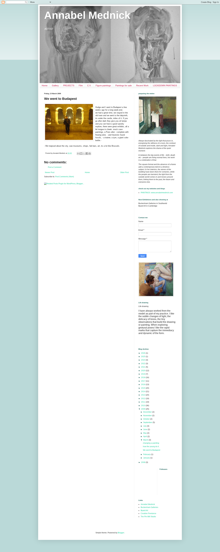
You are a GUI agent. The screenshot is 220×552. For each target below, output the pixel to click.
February (147, 454)
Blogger (121, 533)
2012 (143, 398)
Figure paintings (103, 85)
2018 (143, 377)
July (145, 426)
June (145, 429)
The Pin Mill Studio (148, 517)
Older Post (124, 172)
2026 (143, 353)
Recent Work (142, 85)
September (148, 422)
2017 (143, 381)
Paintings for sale (123, 85)
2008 (143, 462)
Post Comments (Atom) (64, 177)
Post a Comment (54, 167)
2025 (143, 356)
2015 (143, 388)
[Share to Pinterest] (89, 153)
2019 (143, 374)
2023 (143, 360)
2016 (143, 384)
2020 (143, 371)
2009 (143, 409)
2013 (143, 395)
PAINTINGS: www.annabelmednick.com (157, 193)
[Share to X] (83, 153)
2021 (143, 367)
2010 (143, 406)
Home (44, 85)
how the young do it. (151, 446)
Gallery (55, 85)
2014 (143, 391)
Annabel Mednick (87, 15)
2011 (143, 402)
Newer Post (49, 172)
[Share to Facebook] (86, 153)
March (146, 440)
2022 (143, 364)
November (147, 416)
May (145, 433)
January (146, 458)
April (145, 436)
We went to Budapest (151, 450)
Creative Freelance (148, 513)
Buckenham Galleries (149, 507)
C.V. (89, 85)
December (147, 412)
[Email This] (78, 153)
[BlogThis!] (81, 153)
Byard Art (144, 510)
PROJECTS (68, 85)
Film (81, 85)
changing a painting (151, 443)
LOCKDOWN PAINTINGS (165, 85)
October (146, 419)
